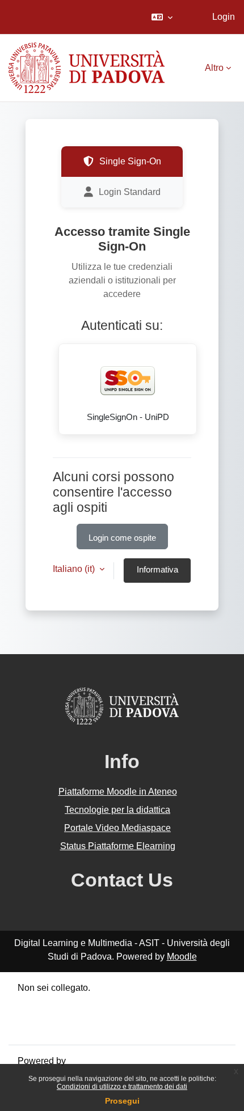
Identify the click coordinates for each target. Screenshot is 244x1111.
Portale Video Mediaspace (117, 828)
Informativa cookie (157, 574)
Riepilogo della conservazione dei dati (95, 1001)
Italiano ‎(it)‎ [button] (75, 569)
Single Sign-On (130, 161)
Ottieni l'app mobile (56, 1028)
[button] (162, 17)
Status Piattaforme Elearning (117, 846)
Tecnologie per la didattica (117, 810)
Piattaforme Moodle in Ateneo (117, 791)
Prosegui (122, 1100)
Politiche (35, 1015)
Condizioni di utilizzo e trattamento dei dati (122, 1087)
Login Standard (130, 192)
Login (223, 17)
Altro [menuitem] (214, 68)
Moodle (182, 956)
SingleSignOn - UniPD (128, 417)
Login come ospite (122, 537)
